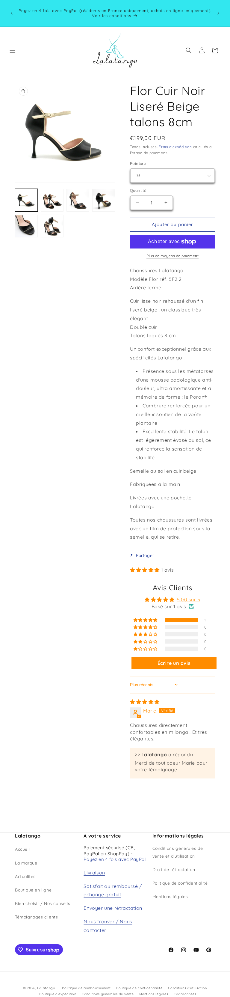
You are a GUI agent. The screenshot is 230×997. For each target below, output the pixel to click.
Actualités (25, 876)
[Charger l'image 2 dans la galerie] (52, 200)
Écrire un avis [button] (174, 663)
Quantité (138, 190)
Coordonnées (185, 994)
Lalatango (46, 988)
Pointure (138, 163)
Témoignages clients (36, 917)
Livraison (94, 873)
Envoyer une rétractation (113, 908)
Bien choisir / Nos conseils (42, 903)
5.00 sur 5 (188, 600)
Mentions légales (170, 896)
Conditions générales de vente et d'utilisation (177, 852)
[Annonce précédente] (11, 13)
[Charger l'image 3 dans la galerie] (77, 200)
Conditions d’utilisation (187, 988)
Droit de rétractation (173, 869)
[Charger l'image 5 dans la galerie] (26, 226)
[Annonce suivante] (218, 13)
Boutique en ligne (33, 890)
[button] (12, 50)
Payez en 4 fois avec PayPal (115, 859)
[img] (145, 702)
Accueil (22, 849)
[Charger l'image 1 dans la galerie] (26, 200)
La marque (26, 863)
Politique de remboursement (86, 988)
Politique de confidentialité (180, 883)
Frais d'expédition (175, 146)
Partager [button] (145, 555)
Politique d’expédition (57, 994)
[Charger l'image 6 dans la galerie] (52, 226)
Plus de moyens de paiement (172, 256)
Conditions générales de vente (108, 994)
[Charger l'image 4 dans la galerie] (103, 200)
